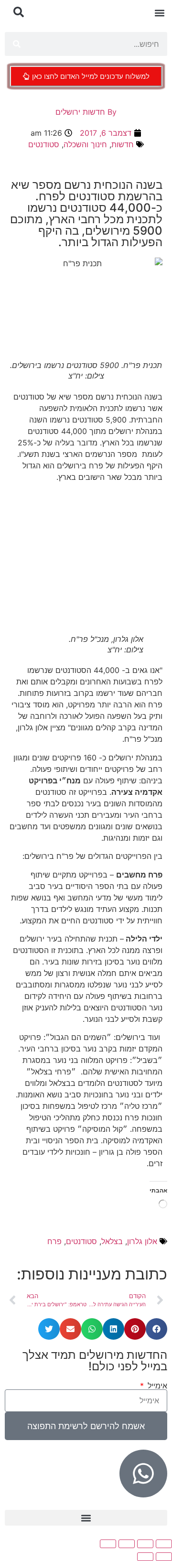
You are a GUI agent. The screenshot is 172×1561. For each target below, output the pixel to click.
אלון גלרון (142, 1241)
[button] (159, 13)
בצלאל (112, 1241)
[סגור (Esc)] (108, 1543)
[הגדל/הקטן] (164, 1543)
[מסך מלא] (145, 1543)
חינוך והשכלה (85, 144)
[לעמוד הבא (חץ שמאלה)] (145, 1556)
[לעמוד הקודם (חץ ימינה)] (164, 1556)
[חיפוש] (17, 44)
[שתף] (126, 1543)
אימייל (156, 1385)
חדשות (122, 144)
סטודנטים (43, 144)
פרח (54, 1241)
